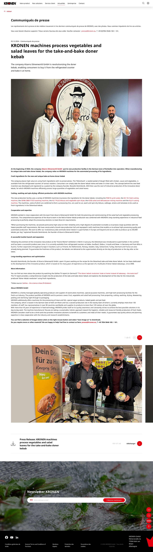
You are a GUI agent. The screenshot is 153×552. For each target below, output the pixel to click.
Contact (81, 3)
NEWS (149, 521)
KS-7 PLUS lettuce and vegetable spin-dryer (68, 200)
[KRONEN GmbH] (10, 3)
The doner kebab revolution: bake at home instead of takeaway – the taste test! (108, 273)
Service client (50, 3)
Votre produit (25, 3)
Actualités (61, 3)
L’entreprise (72, 3)
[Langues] (148, 3)
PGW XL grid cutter (113, 198)
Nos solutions (37, 3)
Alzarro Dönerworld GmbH (52, 169)
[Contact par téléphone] (148, 515)
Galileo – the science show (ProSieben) (36, 283)
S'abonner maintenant (114, 500)
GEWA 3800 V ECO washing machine (34, 200)
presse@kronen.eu (89, 31)
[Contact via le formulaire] (148, 509)
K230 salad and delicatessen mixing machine (105, 200)
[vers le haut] (148, 526)
